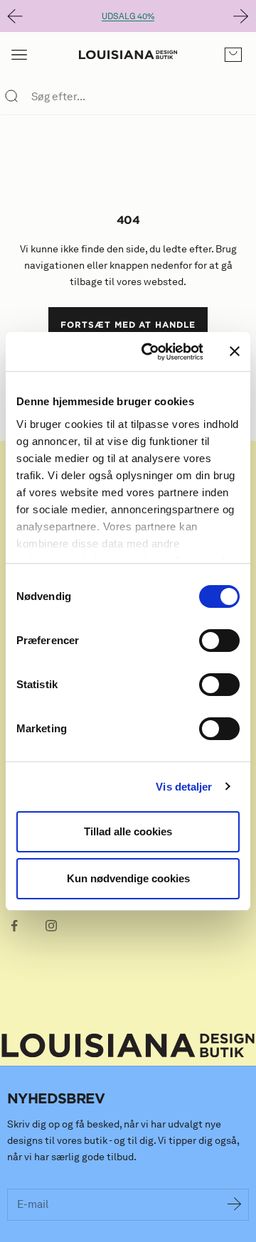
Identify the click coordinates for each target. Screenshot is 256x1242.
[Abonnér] (234, 1205)
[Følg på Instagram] (51, 926)
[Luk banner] (235, 351)
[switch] (219, 640)
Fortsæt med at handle (128, 324)
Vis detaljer (184, 787)
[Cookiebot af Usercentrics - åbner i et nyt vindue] (150, 352)
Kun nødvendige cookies (128, 878)
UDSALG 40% (128, 16)
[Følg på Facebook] (14, 926)
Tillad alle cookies (128, 831)
